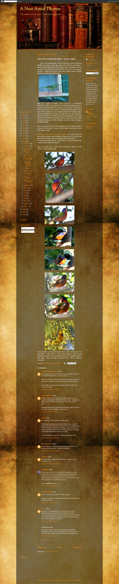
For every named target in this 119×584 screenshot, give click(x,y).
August (26, 188)
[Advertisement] (26, 80)
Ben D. (43, 508)
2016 (24, 125)
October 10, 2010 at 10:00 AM (50, 389)
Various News (28, 171)
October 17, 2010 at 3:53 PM (49, 521)
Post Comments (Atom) (52, 551)
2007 (24, 214)
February (27, 203)
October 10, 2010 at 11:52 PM (50, 463)
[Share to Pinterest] (75, 363)
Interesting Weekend (27, 151)
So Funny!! (27, 155)
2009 (24, 209)
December (27, 143)
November (27, 146)
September (27, 185)
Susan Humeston (46, 395)
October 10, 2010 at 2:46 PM (49, 450)
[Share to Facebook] (73, 363)
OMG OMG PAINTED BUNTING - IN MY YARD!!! (28, 165)
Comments (26, 231)
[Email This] (68, 363)
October (26, 148)
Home (59, 547)
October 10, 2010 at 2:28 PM (49, 438)
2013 (24, 133)
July (25, 190)
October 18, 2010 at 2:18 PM (49, 536)
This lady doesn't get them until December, (52, 134)
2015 (24, 128)
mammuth (66, 580)
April (25, 198)
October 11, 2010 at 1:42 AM (49, 486)
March (26, 201)
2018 (24, 120)
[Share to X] (72, 363)
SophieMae (45, 469)
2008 (24, 212)
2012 (24, 136)
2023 (24, 115)
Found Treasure (27, 176)
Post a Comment (44, 540)
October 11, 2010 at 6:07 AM (49, 502)
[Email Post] (64, 363)
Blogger (79, 580)
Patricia (43, 418)
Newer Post (42, 547)
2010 (24, 141)
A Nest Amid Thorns (40, 9)
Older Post (77, 547)
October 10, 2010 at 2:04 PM (49, 411)
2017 (24, 123)
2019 (24, 117)
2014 (24, 130)
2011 (24, 138)
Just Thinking (28, 173)
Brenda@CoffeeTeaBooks (49, 371)
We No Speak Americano (28, 181)
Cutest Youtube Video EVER (28, 158)
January (26, 206)
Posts (24, 228)
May (25, 195)
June (25, 193)
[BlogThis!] (70, 363)
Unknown (44, 456)
